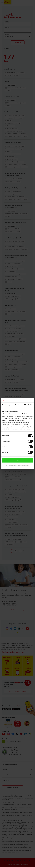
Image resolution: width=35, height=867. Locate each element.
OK (18, 460)
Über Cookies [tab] (28, 405)
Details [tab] (17, 405)
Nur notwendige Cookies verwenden (17, 465)
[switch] (30, 441)
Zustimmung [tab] (6, 405)
